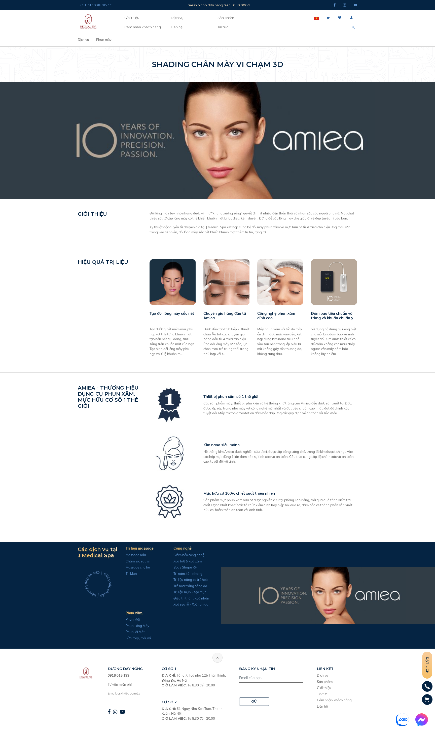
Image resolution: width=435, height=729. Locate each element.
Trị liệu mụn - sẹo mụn (189, 592)
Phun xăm (134, 613)
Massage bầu (136, 555)
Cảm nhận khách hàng (142, 27)
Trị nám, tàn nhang (187, 574)
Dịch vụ (177, 18)
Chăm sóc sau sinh (140, 561)
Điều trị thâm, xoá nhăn (191, 598)
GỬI (254, 701)
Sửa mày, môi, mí (138, 638)
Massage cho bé (138, 567)
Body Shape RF (185, 567)
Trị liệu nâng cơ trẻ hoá (190, 580)
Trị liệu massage (140, 548)
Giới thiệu (131, 18)
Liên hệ (177, 27)
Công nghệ (182, 548)
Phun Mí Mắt (135, 632)
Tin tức (223, 27)
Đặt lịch (427, 665)
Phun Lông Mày (137, 626)
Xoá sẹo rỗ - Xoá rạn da (190, 604)
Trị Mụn (131, 574)
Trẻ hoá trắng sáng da (190, 586)
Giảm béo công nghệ (188, 555)
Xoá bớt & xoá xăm (187, 561)
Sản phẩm (226, 18)
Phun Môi (133, 619)
